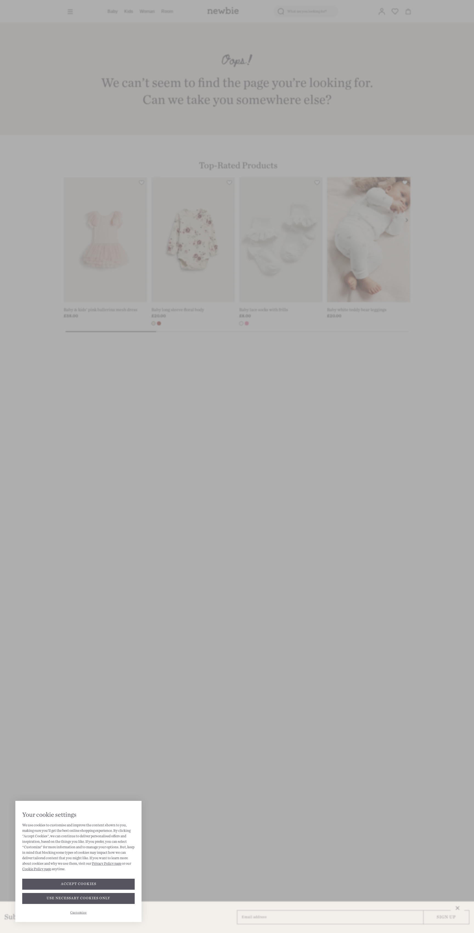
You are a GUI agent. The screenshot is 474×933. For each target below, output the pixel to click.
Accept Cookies (78, 884)
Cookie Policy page (36, 869)
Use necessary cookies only (78, 898)
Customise (78, 912)
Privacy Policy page (106, 864)
